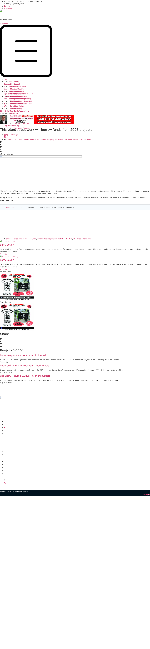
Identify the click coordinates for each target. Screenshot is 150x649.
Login (18, 207)
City (5, 126)
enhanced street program (47, 139)
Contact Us (14, 104)
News (6, 79)
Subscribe (9, 207)
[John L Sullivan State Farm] (37, 123)
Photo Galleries (16, 108)
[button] (75, 51)
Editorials (13, 96)
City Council (15, 84)
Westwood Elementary (23, 128)
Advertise (14, 113)
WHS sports (14, 91)
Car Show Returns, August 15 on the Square (25, 375)
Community (14, 81)
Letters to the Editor (18, 99)
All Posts (3, 254)
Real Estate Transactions (19, 111)
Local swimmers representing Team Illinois (24, 365)
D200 (12, 89)
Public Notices (15, 116)
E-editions (14, 106)
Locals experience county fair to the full (23, 355)
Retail (12, 86)
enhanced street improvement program (21, 139)
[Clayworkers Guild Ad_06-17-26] (17, 300)
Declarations (15, 101)
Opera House (15, 94)
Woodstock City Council (82, 139)
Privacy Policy (15, 118)
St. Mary (17, 121)
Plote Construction (65, 139)
